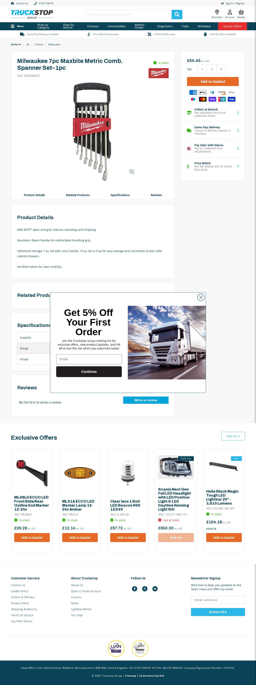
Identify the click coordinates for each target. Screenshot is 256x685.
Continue (89, 372)
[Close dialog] (200, 297)
